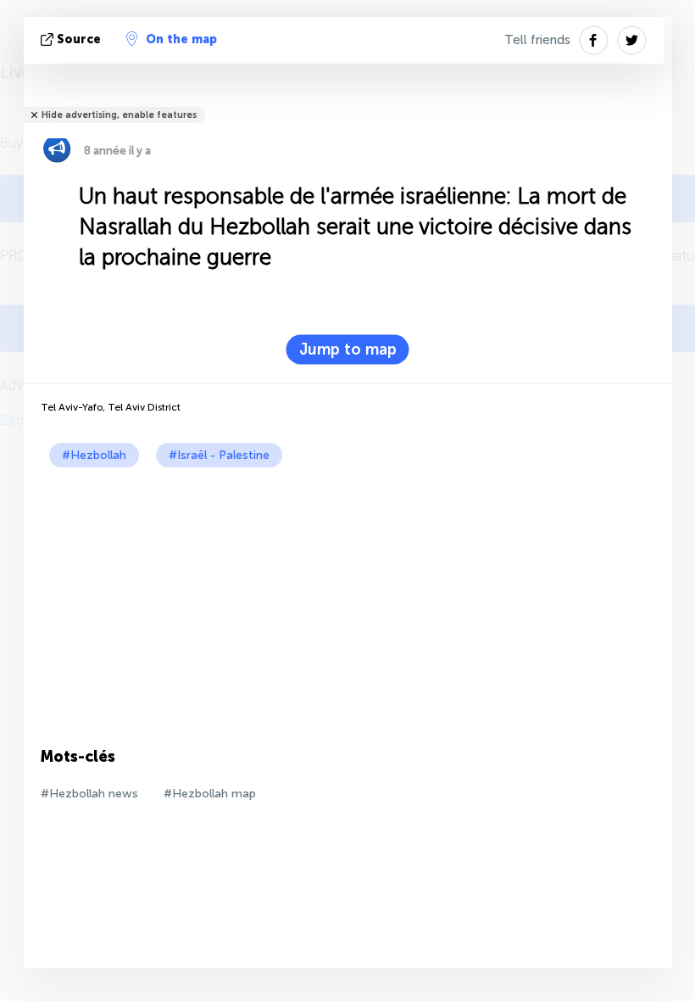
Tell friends (537, 40)
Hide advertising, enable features (119, 114)
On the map (181, 39)
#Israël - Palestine (219, 455)
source (79, 39)
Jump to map (348, 349)
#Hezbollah (94, 455)
